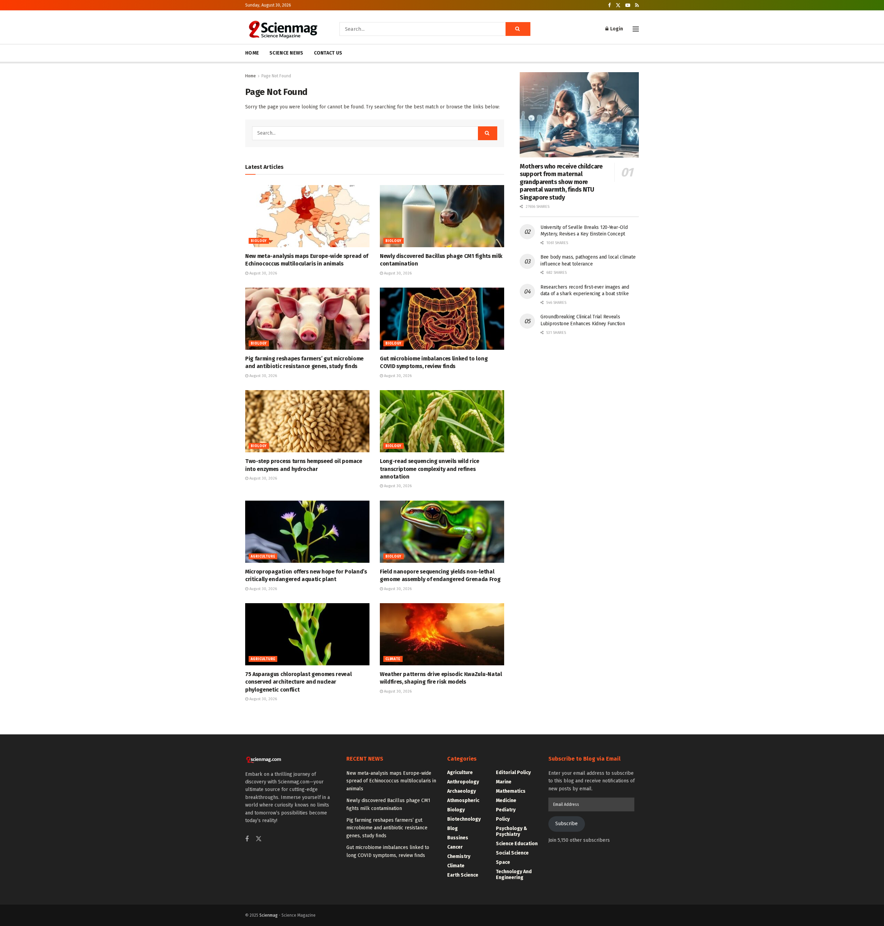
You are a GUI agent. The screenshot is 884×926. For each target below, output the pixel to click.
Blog (452, 828)
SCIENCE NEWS (286, 53)
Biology (259, 241)
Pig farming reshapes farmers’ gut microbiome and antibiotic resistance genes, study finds (386, 828)
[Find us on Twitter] (618, 5)
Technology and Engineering (514, 874)
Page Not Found (276, 76)
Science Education (517, 844)
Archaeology (461, 791)
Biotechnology (464, 819)
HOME (252, 53)
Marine (503, 782)
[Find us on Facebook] (609, 5)
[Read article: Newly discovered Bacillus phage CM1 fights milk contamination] (442, 216)
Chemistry (458, 856)
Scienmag (268, 915)
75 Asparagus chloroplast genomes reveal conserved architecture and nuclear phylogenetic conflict (298, 682)
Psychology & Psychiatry (511, 831)
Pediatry (506, 810)
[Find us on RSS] (637, 5)
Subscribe (566, 824)
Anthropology (463, 782)
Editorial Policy (513, 772)
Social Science (512, 853)
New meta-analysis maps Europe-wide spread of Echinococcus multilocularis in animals (391, 781)
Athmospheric (463, 800)
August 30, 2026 (262, 273)
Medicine (506, 800)
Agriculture (263, 556)
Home (250, 76)
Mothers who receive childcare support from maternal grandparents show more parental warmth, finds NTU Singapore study (561, 182)
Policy (503, 819)
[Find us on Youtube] (627, 5)
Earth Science (462, 875)
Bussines (457, 838)
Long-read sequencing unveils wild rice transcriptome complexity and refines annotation (429, 469)
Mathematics (511, 791)
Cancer (455, 847)
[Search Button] (518, 29)
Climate (393, 659)
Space (503, 862)
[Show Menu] (636, 29)
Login (616, 29)
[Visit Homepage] (282, 29)
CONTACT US (328, 53)
